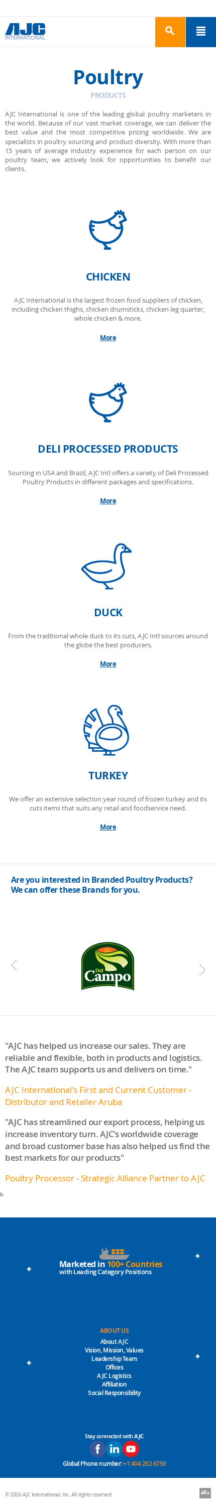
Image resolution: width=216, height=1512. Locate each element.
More (108, 337)
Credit (114, 1373)
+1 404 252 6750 (144, 1463)
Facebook (97, 1449)
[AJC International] (25, 31)
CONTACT (114, 1339)
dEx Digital (205, 1493)
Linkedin (114, 1449)
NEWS (114, 1356)
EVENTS (114, 1331)
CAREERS (114, 1347)
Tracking (114, 1390)
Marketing (114, 1382)
